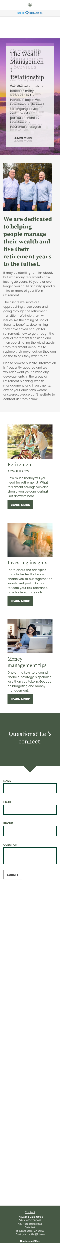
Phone (8, 823)
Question (10, 844)
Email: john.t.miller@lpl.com (30, 1234)
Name (7, 781)
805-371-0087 (33, 1220)
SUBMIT (12, 874)
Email (7, 802)
